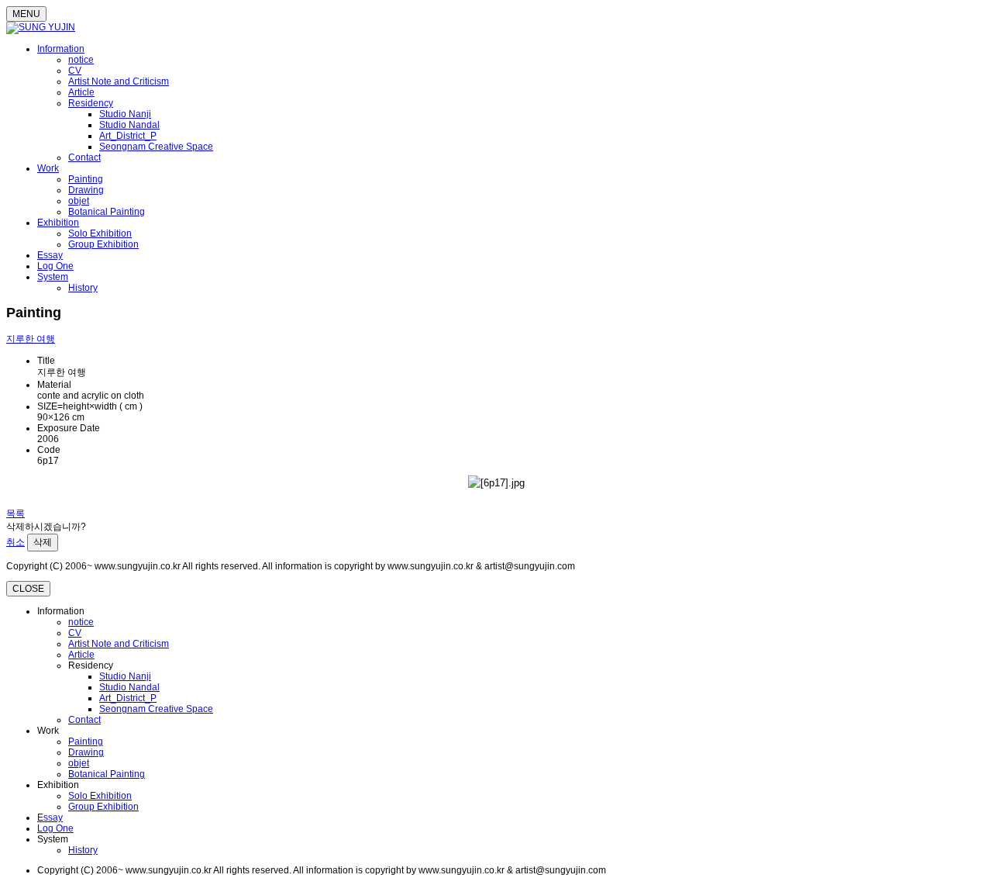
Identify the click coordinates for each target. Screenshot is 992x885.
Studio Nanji (125, 114)
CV (74, 70)
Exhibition (58, 222)
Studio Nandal (129, 124)
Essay (50, 255)
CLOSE (28, 588)
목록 (15, 513)
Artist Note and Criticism (118, 81)
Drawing (86, 190)
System (52, 276)
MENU (26, 14)
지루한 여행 (30, 339)
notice (81, 59)
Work (48, 168)
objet (78, 200)
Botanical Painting (106, 211)
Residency (90, 103)
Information (60, 48)
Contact (84, 157)
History (83, 287)
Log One (55, 266)
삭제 (42, 542)
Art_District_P (128, 135)
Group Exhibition (103, 244)
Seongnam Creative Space (156, 146)
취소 (15, 542)
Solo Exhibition (100, 233)
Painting (85, 179)
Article (81, 92)
